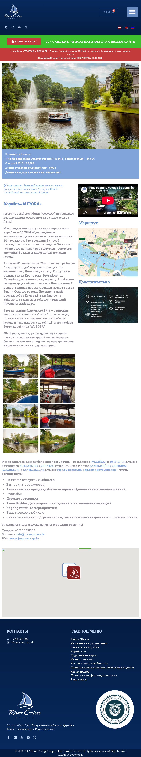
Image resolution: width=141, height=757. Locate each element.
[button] (132, 12)
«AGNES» (47, 466)
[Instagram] (12, 27)
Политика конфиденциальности (93, 675)
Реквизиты (78, 679)
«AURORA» (119, 466)
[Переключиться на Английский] (126, 27)
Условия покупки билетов (89, 663)
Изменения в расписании (89, 643)
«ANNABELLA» (33, 470)
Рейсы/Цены (79, 639)
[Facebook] (6, 27)
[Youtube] (19, 27)
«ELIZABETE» (28, 466)
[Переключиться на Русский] (133, 27)
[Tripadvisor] (21, 737)
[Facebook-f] (8, 737)
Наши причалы (81, 659)
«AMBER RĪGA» (100, 466)
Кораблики (78, 651)
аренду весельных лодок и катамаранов (86, 470)
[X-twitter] (26, 27)
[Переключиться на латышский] (120, 27)
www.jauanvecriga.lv (24, 538)
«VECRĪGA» (98, 461)
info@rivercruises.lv (30, 534)
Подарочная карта (83, 655)
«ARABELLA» (11, 470)
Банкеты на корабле (84, 647)
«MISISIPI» (117, 461)
